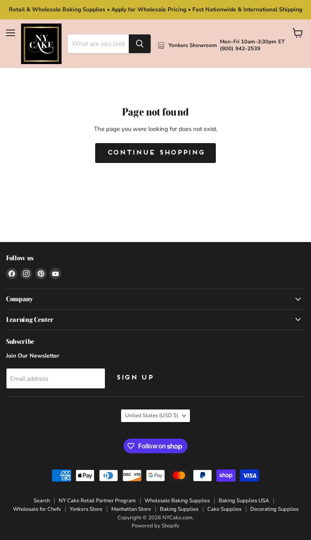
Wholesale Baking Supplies (177, 500)
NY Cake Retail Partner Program (97, 500)
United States (151, 415)
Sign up (134, 378)
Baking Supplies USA (244, 500)
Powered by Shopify (155, 525)
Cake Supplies (224, 509)
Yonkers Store (86, 509)
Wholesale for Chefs (37, 509)
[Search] (140, 43)
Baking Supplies (179, 509)
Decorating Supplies (274, 509)
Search (42, 500)
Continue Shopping (155, 153)
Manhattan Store (131, 509)
